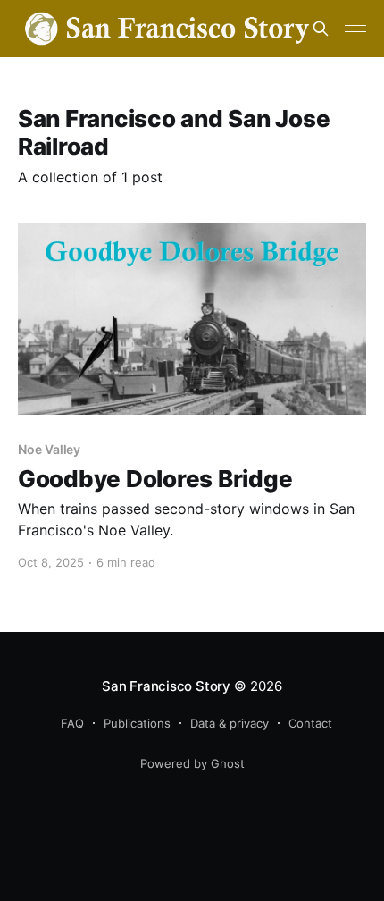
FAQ (72, 723)
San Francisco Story (166, 686)
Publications (137, 723)
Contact (310, 723)
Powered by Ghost (192, 763)
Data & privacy (229, 723)
